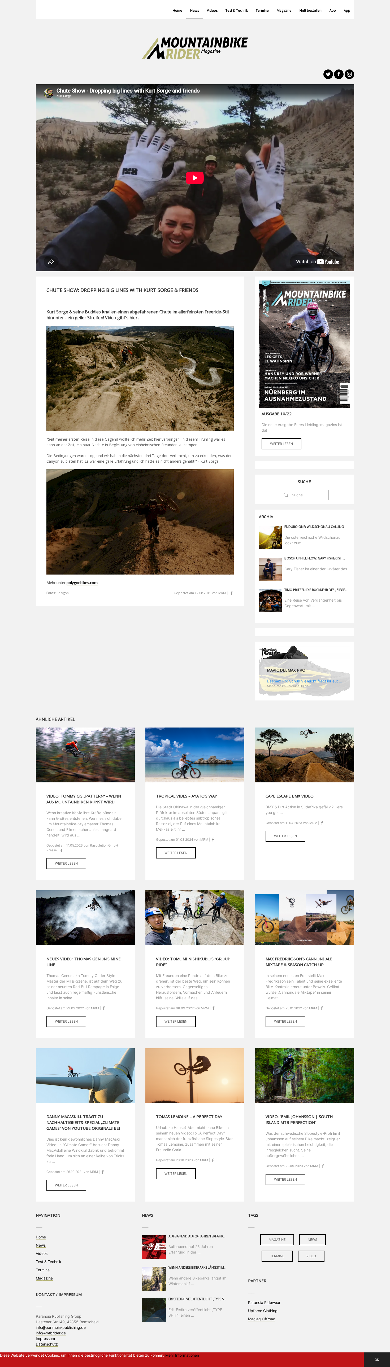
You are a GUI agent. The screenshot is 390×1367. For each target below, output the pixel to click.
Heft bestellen (311, 10)
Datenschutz (47, 1344)
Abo (333, 10)
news (312, 1240)
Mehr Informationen (182, 1355)
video (311, 1256)
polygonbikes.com (82, 582)
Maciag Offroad (261, 1319)
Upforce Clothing (263, 1310)
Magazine (284, 10)
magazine (277, 1240)
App (347, 10)
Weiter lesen (281, 444)
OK (377, 1360)
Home (177, 10)
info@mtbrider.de (51, 1333)
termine (277, 1256)
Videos (212, 10)
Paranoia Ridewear (264, 1302)
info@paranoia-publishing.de (61, 1327)
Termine (262, 10)
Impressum (45, 1338)
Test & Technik (237, 10)
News (194, 10)
